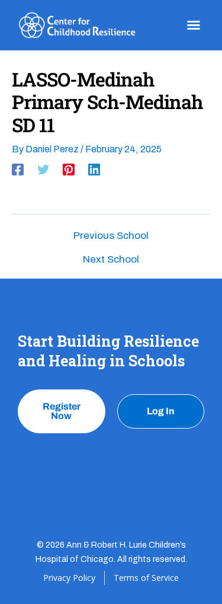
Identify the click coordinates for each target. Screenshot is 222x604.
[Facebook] (18, 169)
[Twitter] (43, 169)
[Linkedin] (94, 169)
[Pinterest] (69, 169)
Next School (111, 259)
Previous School (111, 236)
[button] (193, 25)
